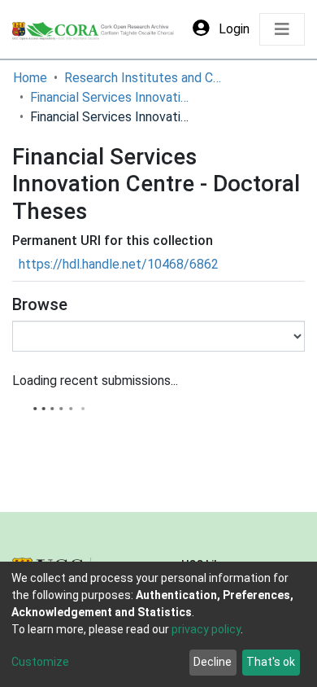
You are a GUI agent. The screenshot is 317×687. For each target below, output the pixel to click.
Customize (40, 661)
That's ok (270, 661)
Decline (212, 661)
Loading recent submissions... (95, 380)
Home (30, 77)
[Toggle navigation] (282, 29)
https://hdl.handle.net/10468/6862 (119, 264)
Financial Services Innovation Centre (111, 97)
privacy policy (206, 629)
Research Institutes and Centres (145, 77)
